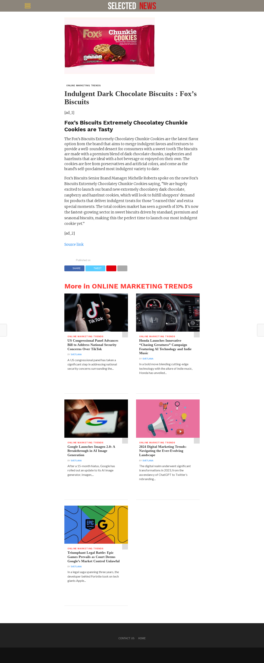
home (142, 638)
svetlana (76, 354)
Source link (74, 244)
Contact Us (126, 638)
